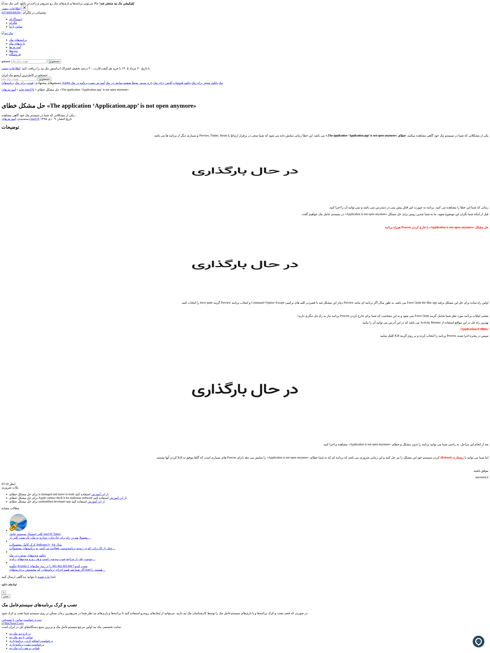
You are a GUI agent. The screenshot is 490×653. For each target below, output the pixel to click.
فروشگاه (15, 54)
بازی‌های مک (17, 43)
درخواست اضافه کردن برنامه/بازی (31, 640)
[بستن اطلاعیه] (24, 8)
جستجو (6, 61)
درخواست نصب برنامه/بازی (26, 644)
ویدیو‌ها (13, 50)
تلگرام (13, 22)
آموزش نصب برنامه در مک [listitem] (88, 83)
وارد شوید (44, 576)
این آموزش (98, 494)
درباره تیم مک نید (20, 633)
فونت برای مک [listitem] (24, 83)
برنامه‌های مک (18, 39)
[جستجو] (54, 61)
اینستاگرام (15, 19)
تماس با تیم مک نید (21, 637)
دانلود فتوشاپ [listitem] (182, 83)
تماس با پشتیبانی (12, 619)
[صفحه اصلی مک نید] (7, 33)
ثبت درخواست (32, 619)
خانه (21, 89)
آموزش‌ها (15, 47)
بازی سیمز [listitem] (146, 83)
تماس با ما (15, 26)
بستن (6, 596)
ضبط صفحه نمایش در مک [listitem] (122, 83)
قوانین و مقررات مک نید (24, 648)
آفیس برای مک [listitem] (162, 83)
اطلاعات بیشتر (11, 8)
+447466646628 (12, 12)
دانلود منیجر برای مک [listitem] (204, 83)
